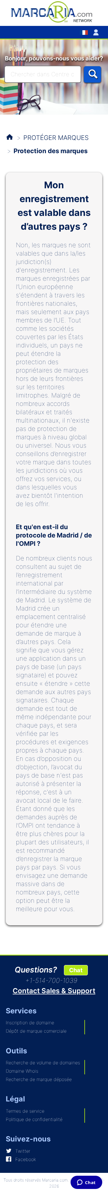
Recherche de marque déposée (39, 1079)
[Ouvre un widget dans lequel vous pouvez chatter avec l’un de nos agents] (86, 1183)
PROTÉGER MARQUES (56, 137)
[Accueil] (54, 11)
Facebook (25, 1159)
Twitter (22, 1151)
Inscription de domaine (30, 1022)
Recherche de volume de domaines (43, 1062)
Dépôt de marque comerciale (36, 1031)
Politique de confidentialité (34, 1119)
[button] (97, 32)
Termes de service (25, 1111)
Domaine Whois (22, 1071)
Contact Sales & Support (54, 991)
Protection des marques (51, 151)
